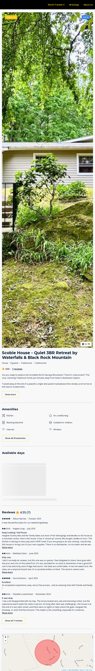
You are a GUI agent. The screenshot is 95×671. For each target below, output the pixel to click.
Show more (7, 547)
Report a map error (86, 670)
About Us (88, 4)
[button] (5, 637)
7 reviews (17, 368)
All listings (74, 4)
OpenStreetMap (73, 670)
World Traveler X (56, 4)
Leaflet (63, 670)
